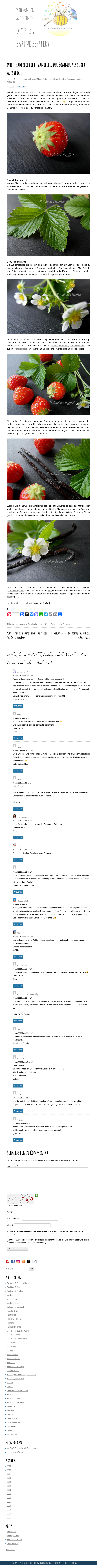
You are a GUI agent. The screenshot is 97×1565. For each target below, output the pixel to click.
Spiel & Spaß (12, 1418)
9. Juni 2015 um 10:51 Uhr (23, 872)
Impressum (10, 1550)
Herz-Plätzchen (77, 346)
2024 (9, 1474)
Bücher (10, 1295)
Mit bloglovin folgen (15, 1452)
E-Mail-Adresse (14, 1219)
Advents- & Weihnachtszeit (18, 1283)
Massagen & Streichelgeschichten (21, 1375)
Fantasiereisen (13, 1315)
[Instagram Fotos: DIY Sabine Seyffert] (18, 1262)
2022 (9, 1482)
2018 (9, 1498)
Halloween (11, 1347)
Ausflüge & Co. (13, 1287)
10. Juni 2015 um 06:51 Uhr (23, 1033)
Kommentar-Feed (14, 1540)
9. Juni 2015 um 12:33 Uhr (23, 904)
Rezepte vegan (13, 1399)
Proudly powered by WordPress (40, 1562)
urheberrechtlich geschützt (19, 603)
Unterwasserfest (14, 1422)
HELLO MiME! (23, 901)
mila (18, 846)
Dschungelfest (13, 1303)
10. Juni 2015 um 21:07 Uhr (23, 1098)
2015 (9, 1510)
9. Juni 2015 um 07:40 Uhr (23, 718)
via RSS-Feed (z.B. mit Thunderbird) (22, 1448)
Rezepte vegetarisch (15, 1403)
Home (9, 79)
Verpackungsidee (16, 591)
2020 (9, 1490)
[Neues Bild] (37, 1195)
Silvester (10, 1411)
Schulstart (11, 1407)
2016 (9, 1506)
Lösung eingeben (15, 1205)
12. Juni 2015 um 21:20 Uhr (23, 1123)
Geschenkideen (13, 1335)
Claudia (20, 1030)
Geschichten (12, 1343)
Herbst (10, 1351)
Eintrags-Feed (13, 1536)
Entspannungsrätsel (15, 1307)
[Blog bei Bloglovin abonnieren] (28, 1262)
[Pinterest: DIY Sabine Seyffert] (8, 1262)
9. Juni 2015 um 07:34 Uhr (23, 676)
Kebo (19, 715)
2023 (9, 1478)
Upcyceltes (11, 1426)
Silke (19, 933)
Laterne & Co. (13, 1371)
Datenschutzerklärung (20, 1562)
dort (44, 594)
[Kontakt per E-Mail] (34, 1262)
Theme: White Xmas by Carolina (65, 1562)
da (75, 594)
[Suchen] (32, 1269)
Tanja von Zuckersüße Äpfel (28, 995)
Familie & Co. (12, 1311)
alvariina (20, 869)
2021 (9, 1486)
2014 (9, 1514)
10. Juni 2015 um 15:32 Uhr (23, 1062)
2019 (9, 1494)
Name (10, 1212)
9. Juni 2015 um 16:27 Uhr (23, 969)
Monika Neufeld (23, 672)
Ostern (10, 1387)
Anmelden (11, 1532)
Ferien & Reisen (14, 1319)
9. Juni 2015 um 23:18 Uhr (23, 998)
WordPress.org (13, 1544)
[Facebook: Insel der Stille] (13, 1262)
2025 (9, 1470)
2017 (9, 1502)
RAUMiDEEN (23, 966)
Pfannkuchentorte (59, 346)
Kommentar (12, 1166)
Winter (9, 1430)
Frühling (10, 1323)
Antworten (18, 706)
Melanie (20, 1059)
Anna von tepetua (24, 817)
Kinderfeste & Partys (15, 1367)
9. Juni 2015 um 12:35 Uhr (23, 937)
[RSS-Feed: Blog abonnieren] (23, 1262)
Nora (19, 779)
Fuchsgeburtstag (14, 1327)
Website (10, 1225)
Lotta (19, 1094)
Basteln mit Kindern (15, 1291)
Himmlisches (12, 1355)
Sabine (23, 87)
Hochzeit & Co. (13, 1359)
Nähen (10, 1383)
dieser (10, 597)
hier (50, 591)
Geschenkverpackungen (17, 1339)
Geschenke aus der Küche (24, 79)
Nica (19, 747)
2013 (9, 1518)
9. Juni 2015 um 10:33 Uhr (23, 821)
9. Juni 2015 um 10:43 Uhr (23, 850)
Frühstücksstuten (21, 349)
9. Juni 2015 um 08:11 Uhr (23, 783)
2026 (9, 1466)
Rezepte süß (56, 624)
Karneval (11, 1363)
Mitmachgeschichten (15, 1379)
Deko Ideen (12, 1299)
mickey (20, 1120)
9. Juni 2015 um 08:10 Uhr (23, 750)
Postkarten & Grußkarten (17, 1391)
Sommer (66, 624)
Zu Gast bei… (13, 1434)
